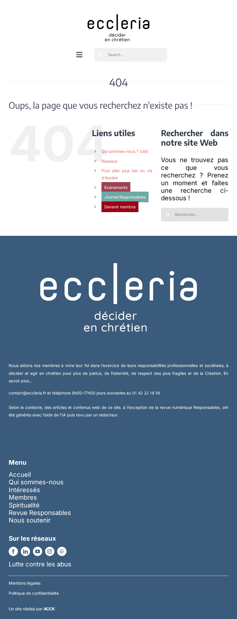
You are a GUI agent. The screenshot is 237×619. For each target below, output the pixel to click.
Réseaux (109, 161)
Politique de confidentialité (34, 593)
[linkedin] (25, 551)
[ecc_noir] (118, 9)
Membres (23, 497)
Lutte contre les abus (40, 564)
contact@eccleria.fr (28, 392)
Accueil (20, 474)
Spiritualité (24, 505)
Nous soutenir (30, 520)
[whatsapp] (61, 551)
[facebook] (13, 551)
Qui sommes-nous (36, 482)
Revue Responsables (40, 512)
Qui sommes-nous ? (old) (124, 151)
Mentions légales (24, 583)
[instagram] (49, 551)
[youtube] (37, 551)
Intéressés (24, 490)
